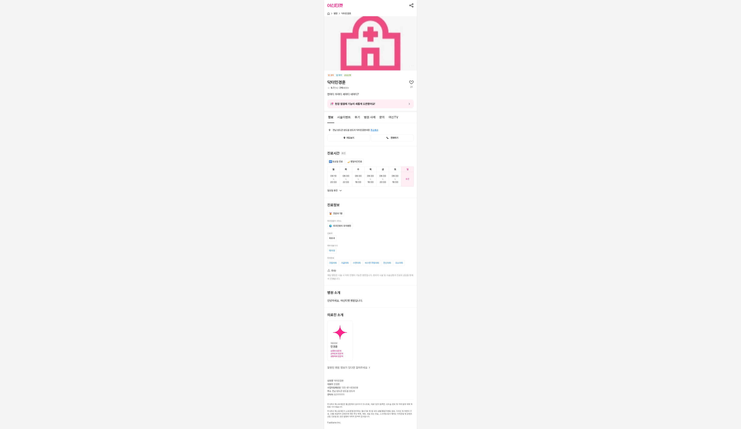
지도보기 (350, 137)
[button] (392, 137)
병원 (336, 13)
